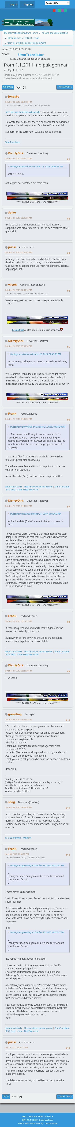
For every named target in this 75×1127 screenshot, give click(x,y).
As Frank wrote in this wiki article (22, 112)
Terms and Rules (35, 1116)
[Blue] (56, 10)
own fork (26, 837)
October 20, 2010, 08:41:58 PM (18, 102)
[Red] (54, 10)
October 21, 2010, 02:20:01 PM (18, 252)
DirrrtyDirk (16, 153)
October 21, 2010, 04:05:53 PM (18, 419)
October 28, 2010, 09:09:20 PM (18, 807)
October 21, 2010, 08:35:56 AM (18, 218)
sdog (11, 802)
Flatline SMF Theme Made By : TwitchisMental (37, 1123)
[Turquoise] (65, 10)
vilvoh (12, 285)
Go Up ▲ (49, 1116)
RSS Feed (10, 489)
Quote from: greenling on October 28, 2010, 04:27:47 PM (37, 865)
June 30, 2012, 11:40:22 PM (17, 854)
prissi (12, 247)
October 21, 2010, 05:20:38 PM (18, 670)
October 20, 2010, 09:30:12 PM (18, 158)
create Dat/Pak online (27, 489)
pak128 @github (13, 837)
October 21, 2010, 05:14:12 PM (18, 621)
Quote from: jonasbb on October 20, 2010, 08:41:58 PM (36, 166)
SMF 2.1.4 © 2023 (30, 1120)
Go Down (8, 87)
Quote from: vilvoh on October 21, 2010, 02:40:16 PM (35, 354)
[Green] (59, 10)
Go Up (6, 1096)
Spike (12, 212)
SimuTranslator (12, 142)
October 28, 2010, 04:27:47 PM (18, 719)
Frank (12, 413)
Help (24, 1116)
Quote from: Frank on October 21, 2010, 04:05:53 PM (35, 513)
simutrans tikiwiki (13, 486)
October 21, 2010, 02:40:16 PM (18, 290)
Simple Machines (46, 1120)
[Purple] (62, 10)
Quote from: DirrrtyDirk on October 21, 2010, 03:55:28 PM (37, 426)
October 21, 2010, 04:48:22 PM (18, 506)
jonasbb (13, 96)
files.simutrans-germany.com (38, 486)
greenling (15, 714)
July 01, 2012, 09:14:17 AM (16, 1047)
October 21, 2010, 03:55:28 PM (18, 346)
